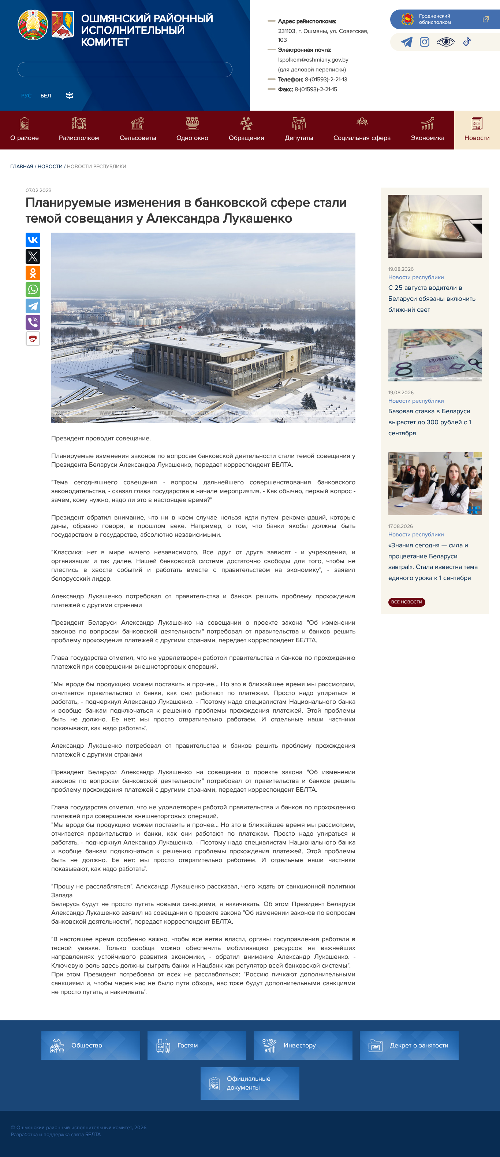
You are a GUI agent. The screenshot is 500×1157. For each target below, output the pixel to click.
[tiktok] (467, 42)
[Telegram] (33, 306)
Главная (21, 166)
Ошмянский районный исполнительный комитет (147, 30)
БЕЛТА (93, 1134)
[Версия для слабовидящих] (446, 42)
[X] (33, 256)
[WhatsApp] (33, 289)
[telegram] (407, 42)
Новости (50, 166)
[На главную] (33, 25)
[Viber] (33, 322)
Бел (46, 95)
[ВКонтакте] (33, 240)
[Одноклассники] (33, 273)
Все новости (406, 602)
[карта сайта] (69, 95)
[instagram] (424, 42)
